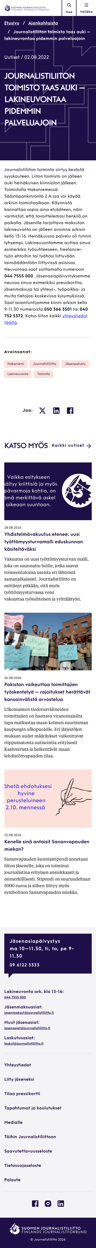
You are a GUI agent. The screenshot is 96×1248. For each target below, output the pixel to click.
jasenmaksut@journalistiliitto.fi (29, 1013)
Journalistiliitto (44, 364)
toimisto (43, 374)
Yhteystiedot (17, 1065)
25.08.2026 (12, 835)
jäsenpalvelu (75, 364)
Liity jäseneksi (19, 1080)
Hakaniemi (15, 364)
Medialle (13, 1123)
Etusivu (11, 23)
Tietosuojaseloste (22, 1166)
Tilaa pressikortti (22, 1094)
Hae (69, 12)
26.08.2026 (12, 678)
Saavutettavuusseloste (28, 1151)
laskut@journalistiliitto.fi (23, 1043)
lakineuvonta (17, 374)
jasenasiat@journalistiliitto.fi (27, 1028)
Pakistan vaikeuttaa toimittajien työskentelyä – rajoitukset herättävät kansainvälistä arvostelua (47, 692)
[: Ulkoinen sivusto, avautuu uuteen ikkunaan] (42, 410)
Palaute (12, 1180)
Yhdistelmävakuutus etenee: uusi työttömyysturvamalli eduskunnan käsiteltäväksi (43, 542)
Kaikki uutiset (68, 446)
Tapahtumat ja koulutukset (32, 1108)
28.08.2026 (12, 527)
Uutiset (11, 57)
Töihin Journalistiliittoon (30, 1137)
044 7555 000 (15, 997)
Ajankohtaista (43, 23)
